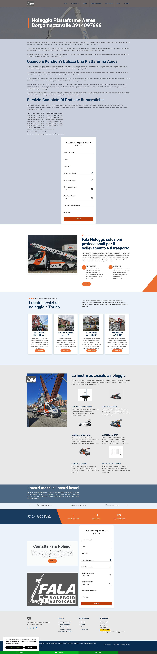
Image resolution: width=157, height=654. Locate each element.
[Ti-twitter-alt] (30, 628)
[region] (21, 644)
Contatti (126, 3)
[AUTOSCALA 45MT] (103, 432)
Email (98, 652)
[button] (30, 505)
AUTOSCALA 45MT (110, 435)
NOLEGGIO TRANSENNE (111, 464)
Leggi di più (40, 351)
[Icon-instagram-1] (33, 628)
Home (65, 3)
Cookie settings (14, 647)
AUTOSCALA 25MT (79, 464)
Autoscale (74, 3)
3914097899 (106, 630)
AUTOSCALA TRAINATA (80, 435)
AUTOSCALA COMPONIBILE (82, 407)
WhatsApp (59, 652)
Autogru (85, 3)
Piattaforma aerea (96, 3)
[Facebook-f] (27, 628)
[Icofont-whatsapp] (39, 628)
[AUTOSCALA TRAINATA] (72, 432)
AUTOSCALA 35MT (110, 406)
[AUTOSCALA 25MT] (72, 461)
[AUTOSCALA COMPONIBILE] (72, 404)
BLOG (118, 3)
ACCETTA (30, 647)
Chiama (52, 561)
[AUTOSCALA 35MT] (103, 404)
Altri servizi (108, 3)
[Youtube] (36, 628)
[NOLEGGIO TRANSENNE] (103, 461)
